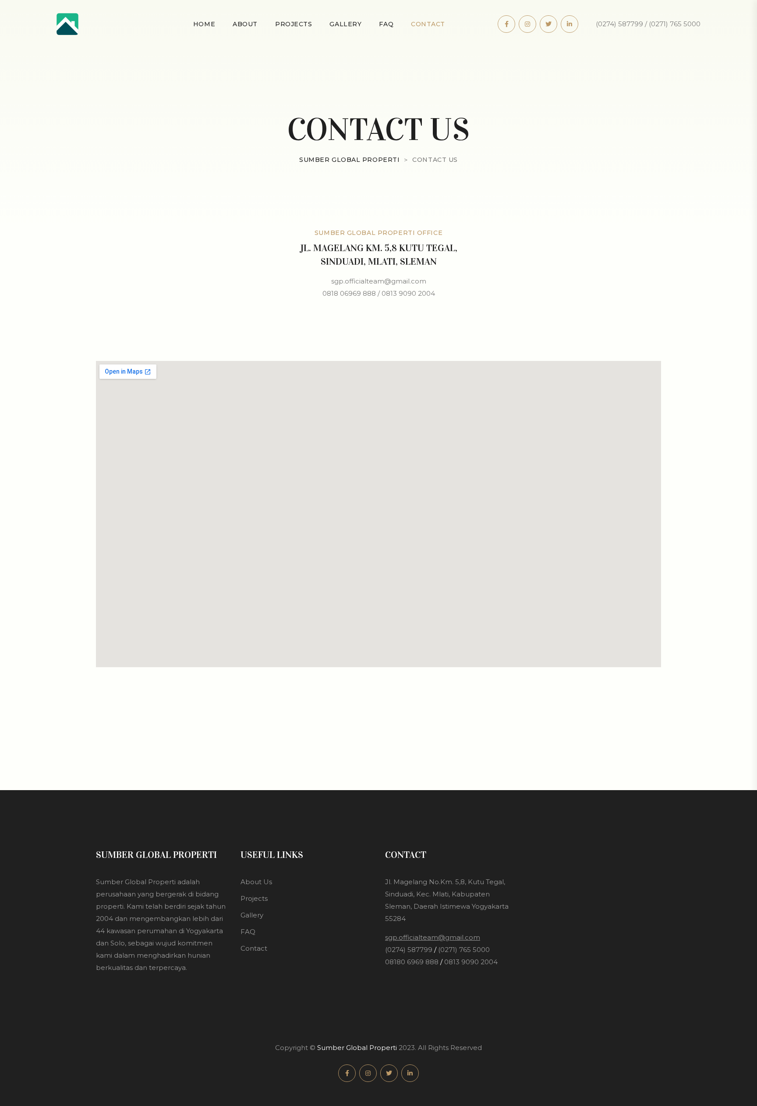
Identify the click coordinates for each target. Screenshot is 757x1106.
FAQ (386, 24)
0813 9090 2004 (471, 962)
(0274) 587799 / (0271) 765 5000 (648, 24)
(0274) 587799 (408, 949)
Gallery (345, 24)
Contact (428, 24)
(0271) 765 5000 (464, 949)
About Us (256, 882)
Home (204, 24)
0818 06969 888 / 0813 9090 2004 (378, 293)
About (245, 24)
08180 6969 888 (412, 962)
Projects (293, 24)
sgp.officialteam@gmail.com (378, 281)
